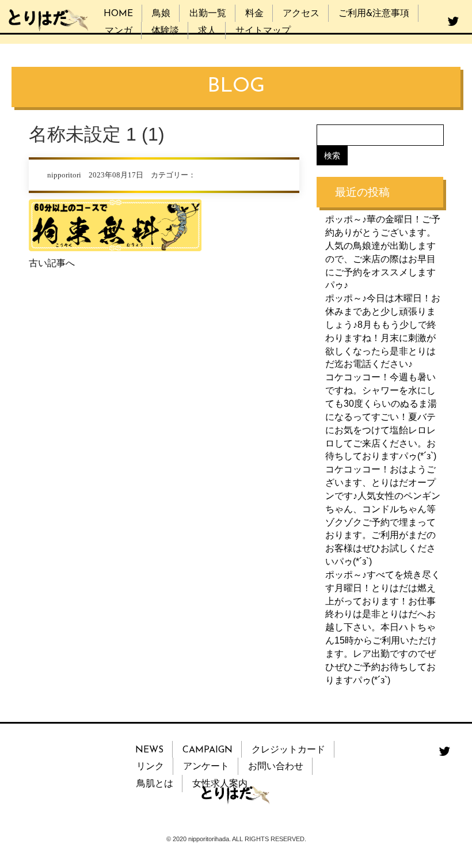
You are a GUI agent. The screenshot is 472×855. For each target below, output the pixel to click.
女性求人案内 (220, 784)
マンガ (118, 31)
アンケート (206, 766)
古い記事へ (52, 263)
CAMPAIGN (207, 750)
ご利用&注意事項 (373, 13)
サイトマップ (263, 31)
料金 (254, 13)
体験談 (165, 31)
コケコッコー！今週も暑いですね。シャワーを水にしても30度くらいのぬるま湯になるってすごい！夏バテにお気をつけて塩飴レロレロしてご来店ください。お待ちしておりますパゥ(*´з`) (381, 416)
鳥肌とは (154, 784)
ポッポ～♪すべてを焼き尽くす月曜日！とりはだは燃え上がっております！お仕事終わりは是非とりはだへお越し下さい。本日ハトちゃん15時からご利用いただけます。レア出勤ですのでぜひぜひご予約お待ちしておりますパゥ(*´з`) (382, 627)
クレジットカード (288, 750)
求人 (207, 31)
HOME (118, 13)
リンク (150, 766)
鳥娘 (161, 13)
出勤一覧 (207, 13)
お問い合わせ (275, 766)
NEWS (149, 750)
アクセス (301, 13)
